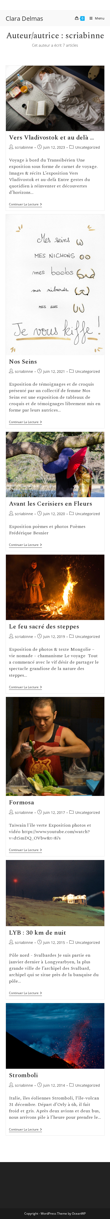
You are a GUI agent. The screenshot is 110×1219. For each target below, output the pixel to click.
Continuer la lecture (25, 205)
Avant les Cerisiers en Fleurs (50, 503)
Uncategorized (87, 147)
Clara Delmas (24, 18)
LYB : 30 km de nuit (37, 932)
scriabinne (24, 147)
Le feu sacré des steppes (44, 626)
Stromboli (23, 1075)
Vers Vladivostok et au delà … (51, 137)
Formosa (21, 802)
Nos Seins (23, 361)
